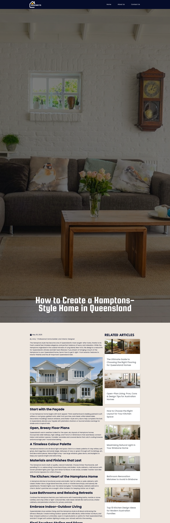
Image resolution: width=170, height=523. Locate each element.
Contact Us (135, 4)
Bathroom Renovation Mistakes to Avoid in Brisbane (122, 478)
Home (109, 4)
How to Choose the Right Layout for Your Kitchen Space (120, 413)
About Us (121, 4)
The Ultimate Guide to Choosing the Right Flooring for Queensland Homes (121, 362)
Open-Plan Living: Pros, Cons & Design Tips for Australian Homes (122, 396)
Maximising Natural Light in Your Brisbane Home (121, 446)
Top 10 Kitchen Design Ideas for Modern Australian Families (121, 510)
